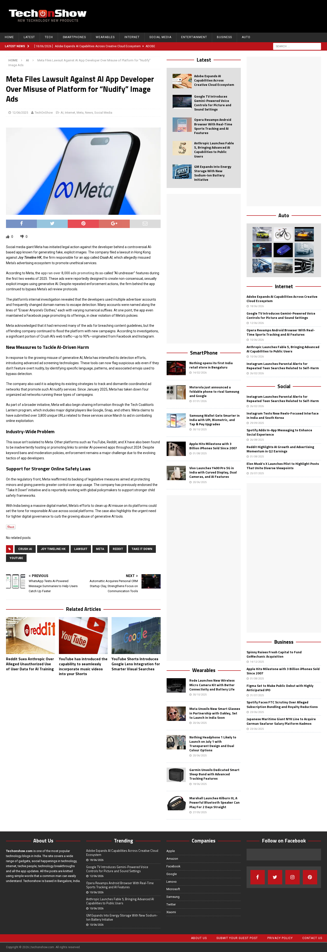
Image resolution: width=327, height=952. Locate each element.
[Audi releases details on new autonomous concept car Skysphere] (283, 266)
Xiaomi (171, 912)
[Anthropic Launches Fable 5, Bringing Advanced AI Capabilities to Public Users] (182, 148)
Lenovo (171, 881)
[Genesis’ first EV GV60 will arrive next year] (262, 234)
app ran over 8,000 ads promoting (67, 273)
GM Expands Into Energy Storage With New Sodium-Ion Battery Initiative (212, 173)
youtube (16, 558)
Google (171, 874)
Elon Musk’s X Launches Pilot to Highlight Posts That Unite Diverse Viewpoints (283, 465)
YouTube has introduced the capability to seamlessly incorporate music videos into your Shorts (83, 666)
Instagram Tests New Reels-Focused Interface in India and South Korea (283, 415)
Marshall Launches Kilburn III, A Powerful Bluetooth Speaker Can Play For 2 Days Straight (214, 802)
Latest (29, 37)
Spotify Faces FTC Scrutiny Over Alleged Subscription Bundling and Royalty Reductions (282, 704)
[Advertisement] (235, 15)
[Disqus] (83, 742)
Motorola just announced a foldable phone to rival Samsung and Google (214, 391)
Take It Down (142, 549)
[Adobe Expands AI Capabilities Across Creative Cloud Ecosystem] (182, 81)
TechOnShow (44, 112)
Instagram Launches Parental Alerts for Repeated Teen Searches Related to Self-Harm (283, 365)
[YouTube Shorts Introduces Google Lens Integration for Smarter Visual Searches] (136, 635)
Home (9, 37)
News (89, 112)
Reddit (118, 549)
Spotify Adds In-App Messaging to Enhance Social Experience (279, 432)
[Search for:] (297, 46)
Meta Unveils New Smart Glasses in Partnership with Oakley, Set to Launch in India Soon (214, 713)
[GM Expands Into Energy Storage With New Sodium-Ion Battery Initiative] (182, 171)
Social (283, 386)
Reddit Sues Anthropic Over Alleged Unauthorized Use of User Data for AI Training (30, 664)
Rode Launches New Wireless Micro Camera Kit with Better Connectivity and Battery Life (212, 684)
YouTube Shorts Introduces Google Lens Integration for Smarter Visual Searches (136, 664)
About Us (199, 938)
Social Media (160, 37)
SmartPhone (204, 352)
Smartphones (74, 37)
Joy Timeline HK (53, 549)
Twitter (171, 904)
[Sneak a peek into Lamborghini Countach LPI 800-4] (304, 250)
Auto (246, 37)
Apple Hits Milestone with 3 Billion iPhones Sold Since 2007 (213, 445)
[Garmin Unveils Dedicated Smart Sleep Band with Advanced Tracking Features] (176, 775)
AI (62, 112)
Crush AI (25, 549)
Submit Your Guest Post (237, 938)
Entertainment (194, 37)
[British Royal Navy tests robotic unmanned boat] (304, 234)
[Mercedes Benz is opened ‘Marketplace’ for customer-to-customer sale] (304, 266)
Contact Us (312, 938)
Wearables (105, 37)
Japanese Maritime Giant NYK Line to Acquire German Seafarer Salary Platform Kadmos (281, 721)
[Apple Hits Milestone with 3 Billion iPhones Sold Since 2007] (176, 449)
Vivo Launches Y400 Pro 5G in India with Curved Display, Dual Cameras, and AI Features (213, 472)
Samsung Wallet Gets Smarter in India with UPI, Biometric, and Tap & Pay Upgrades (214, 419)
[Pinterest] (310, 877)
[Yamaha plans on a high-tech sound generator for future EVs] (283, 250)
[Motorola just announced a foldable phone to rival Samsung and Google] (176, 392)
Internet (132, 37)
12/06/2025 (20, 112)
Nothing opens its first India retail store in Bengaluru (211, 365)
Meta (80, 112)
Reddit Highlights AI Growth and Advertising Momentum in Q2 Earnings (280, 449)
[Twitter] (275, 877)
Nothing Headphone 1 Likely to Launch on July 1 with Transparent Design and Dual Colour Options (212, 744)
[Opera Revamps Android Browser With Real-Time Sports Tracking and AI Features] (182, 124)
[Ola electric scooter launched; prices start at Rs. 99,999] (262, 266)
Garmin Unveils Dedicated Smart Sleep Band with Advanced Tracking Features (214, 774)
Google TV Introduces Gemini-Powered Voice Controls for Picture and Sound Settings (212, 103)
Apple (170, 851)
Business (224, 37)
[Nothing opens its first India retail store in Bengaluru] (176, 368)
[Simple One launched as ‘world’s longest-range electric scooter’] (262, 250)
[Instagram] (292, 877)
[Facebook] (257, 877)
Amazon (172, 858)
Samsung (173, 897)
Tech (49, 37)
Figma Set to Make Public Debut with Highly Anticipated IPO (280, 687)
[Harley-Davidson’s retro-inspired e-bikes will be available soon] (283, 234)
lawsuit (80, 549)
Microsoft (173, 889)
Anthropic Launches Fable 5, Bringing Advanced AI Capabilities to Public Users (214, 149)
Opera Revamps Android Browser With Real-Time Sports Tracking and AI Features (213, 126)
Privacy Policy (280, 938)
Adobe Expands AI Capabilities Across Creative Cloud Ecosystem (214, 80)
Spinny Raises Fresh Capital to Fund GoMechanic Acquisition (274, 654)
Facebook (173, 866)
